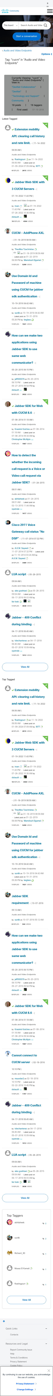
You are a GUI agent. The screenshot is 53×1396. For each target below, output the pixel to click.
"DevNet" (16, 92)
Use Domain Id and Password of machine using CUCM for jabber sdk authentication (27, 290)
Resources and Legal (17, 1344)
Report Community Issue (21, 1350)
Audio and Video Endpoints (18, 51)
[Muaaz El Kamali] (20, 1272)
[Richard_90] (17, 1256)
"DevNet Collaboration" (24, 87)
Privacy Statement (25, 1383)
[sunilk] (14, 1241)
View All (25, 667)
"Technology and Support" (25, 96)
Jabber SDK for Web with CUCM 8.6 (27, 413)
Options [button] (45, 54)
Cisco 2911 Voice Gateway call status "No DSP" (28, 532)
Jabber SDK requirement (27, 903)
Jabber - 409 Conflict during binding (26, 624)
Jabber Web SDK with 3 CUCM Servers (28, 189)
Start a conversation (26, 36)
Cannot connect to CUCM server (28, 1062)
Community (18, 101)
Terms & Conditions (19, 1358)
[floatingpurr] (18, 1287)
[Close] (48, 1370)
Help (12, 1354)
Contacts (14, 1335)
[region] (26, 1381)
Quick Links (11, 1329)
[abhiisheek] (16, 1226)
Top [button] (4, 1321)
